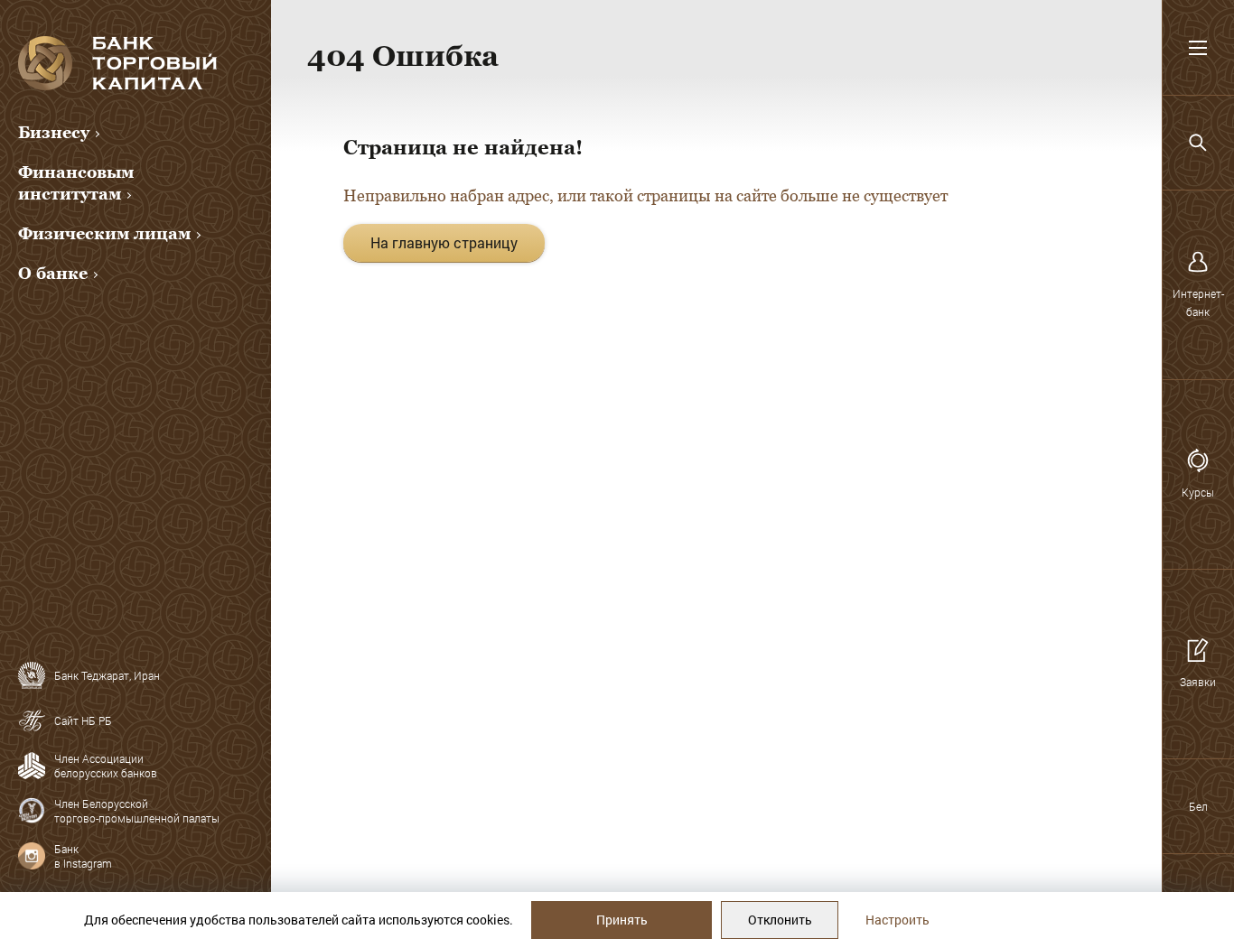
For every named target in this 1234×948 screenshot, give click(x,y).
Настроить (897, 919)
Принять (622, 919)
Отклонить (780, 919)
